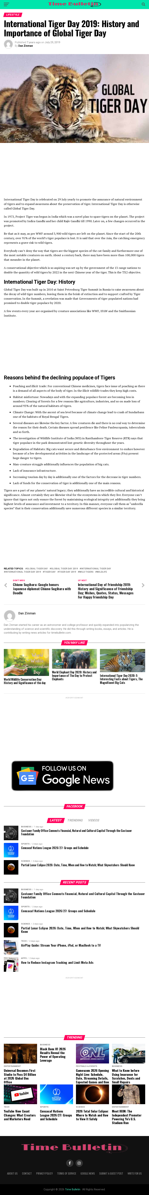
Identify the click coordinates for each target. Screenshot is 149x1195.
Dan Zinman (25, 45)
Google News (87, 1173)
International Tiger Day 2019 (23, 572)
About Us (12, 1173)
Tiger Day (50, 572)
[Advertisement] (74, 172)
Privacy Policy (44, 1173)
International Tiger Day (96, 569)
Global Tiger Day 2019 (64, 569)
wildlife (102, 572)
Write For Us (135, 1173)
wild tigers (86, 572)
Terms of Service (66, 1173)
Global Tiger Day (37, 569)
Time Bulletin (72, 1189)
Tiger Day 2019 (67, 572)
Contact (27, 1173)
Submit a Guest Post (111, 1173)
